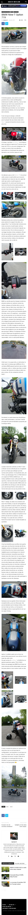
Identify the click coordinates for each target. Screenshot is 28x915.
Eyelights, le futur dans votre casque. (20, 825)
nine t (11, 806)
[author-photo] (14, 839)
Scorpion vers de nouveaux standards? (7, 825)
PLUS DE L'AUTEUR (19, 863)
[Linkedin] (12, 856)
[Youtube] (19, 856)
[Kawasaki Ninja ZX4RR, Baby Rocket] (5, 876)
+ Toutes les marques (17, 9)
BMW (12, 11)
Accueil (3, 9)
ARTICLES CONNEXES (7, 863)
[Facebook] (3, 23)
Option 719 (18, 175)
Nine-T (3, 122)
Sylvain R (5, 20)
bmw (7, 806)
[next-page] (5, 890)
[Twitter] (6, 23)
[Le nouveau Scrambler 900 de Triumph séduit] (5, 884)
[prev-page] (3, 890)
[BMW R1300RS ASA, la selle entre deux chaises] (5, 869)
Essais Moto (8, 9)
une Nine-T (16, 142)
